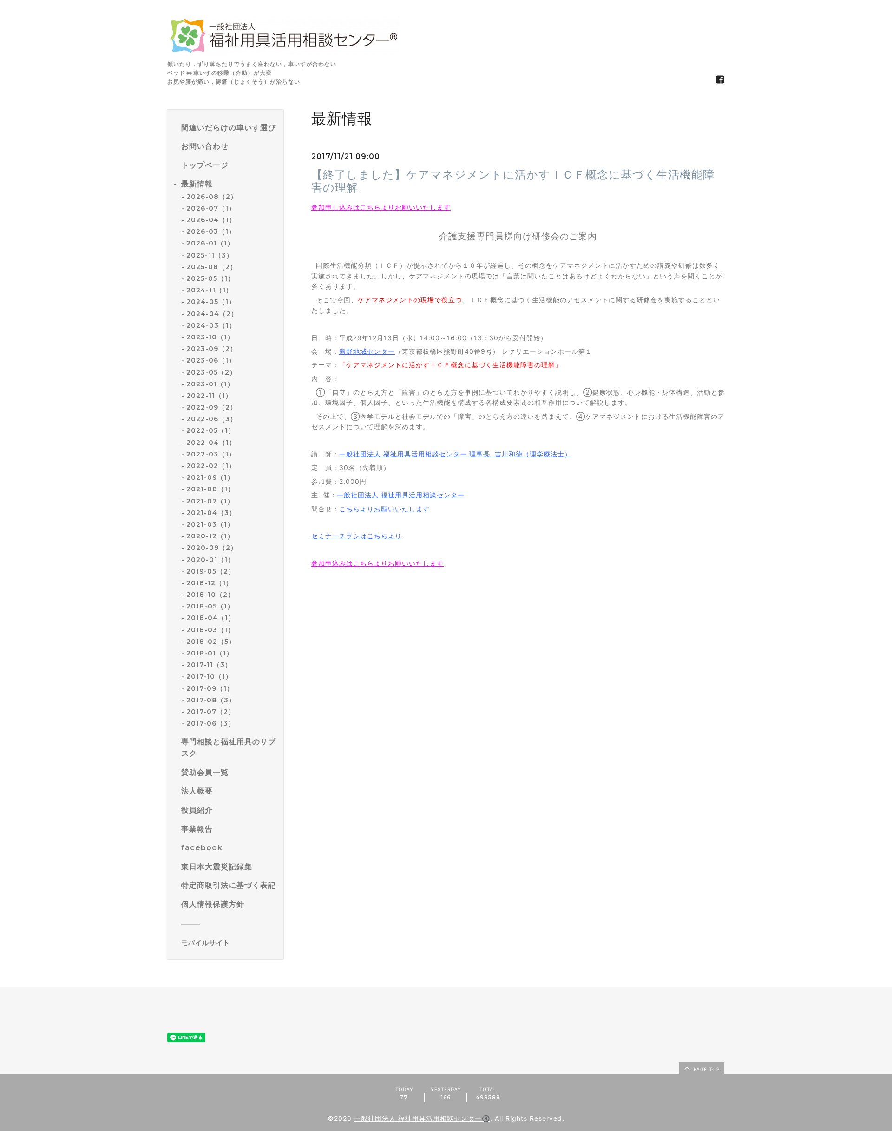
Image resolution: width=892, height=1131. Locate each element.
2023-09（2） (211, 348)
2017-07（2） (210, 712)
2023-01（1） (210, 384)
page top (706, 1069)
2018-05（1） (210, 606)
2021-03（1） (210, 524)
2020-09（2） (211, 547)
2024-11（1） (209, 290)
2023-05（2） (211, 372)
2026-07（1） (211, 208)
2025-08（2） (211, 267)
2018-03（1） (210, 630)
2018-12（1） (209, 583)
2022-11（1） (209, 395)
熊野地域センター (367, 351)
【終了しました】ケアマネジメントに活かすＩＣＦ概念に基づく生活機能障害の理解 (513, 181)
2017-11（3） (209, 665)
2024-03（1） (211, 325)
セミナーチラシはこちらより (356, 536)
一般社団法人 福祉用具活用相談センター (401, 495)
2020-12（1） (210, 536)
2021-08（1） (210, 489)
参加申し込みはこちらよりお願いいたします (381, 207)
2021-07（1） (210, 501)
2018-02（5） (211, 641)
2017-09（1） (210, 688)
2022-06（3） (211, 419)
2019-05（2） (210, 571)
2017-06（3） (210, 723)
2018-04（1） (210, 618)
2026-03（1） (211, 231)
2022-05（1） (210, 430)
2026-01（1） (210, 243)
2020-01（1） (210, 560)
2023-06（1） (211, 360)
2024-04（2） (212, 314)
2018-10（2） (210, 594)
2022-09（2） (211, 407)
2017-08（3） (211, 700)
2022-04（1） (211, 442)
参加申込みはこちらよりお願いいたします (377, 563)
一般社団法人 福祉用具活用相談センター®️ (422, 1118)
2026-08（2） (211, 196)
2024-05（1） (211, 302)
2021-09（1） (210, 477)
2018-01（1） (209, 653)
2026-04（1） (211, 220)
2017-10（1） (209, 676)
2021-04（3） (211, 513)
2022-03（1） (211, 454)
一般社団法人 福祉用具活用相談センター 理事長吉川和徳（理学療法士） (455, 454)
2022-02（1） (211, 466)
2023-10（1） (210, 337)
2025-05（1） (210, 278)
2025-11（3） (209, 255)
